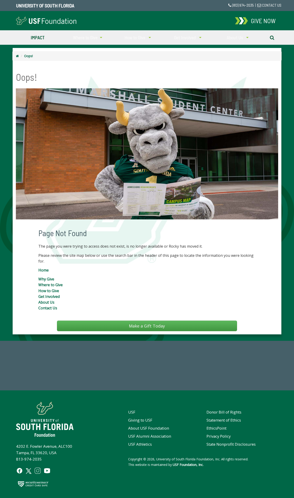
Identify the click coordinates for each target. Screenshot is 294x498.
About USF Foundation (148, 428)
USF (131, 412)
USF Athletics (140, 444)
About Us (46, 302)
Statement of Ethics (223, 420)
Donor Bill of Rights (223, 412)
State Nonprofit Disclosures (231, 444)
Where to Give (50, 284)
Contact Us (47, 308)
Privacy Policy (218, 436)
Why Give (46, 279)
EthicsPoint (216, 428)
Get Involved (49, 296)
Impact (38, 37)
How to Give (48, 290)
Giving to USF (140, 420)
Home (43, 270)
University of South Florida (45, 5)
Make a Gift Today (147, 326)
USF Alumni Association (149, 436)
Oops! (28, 56)
